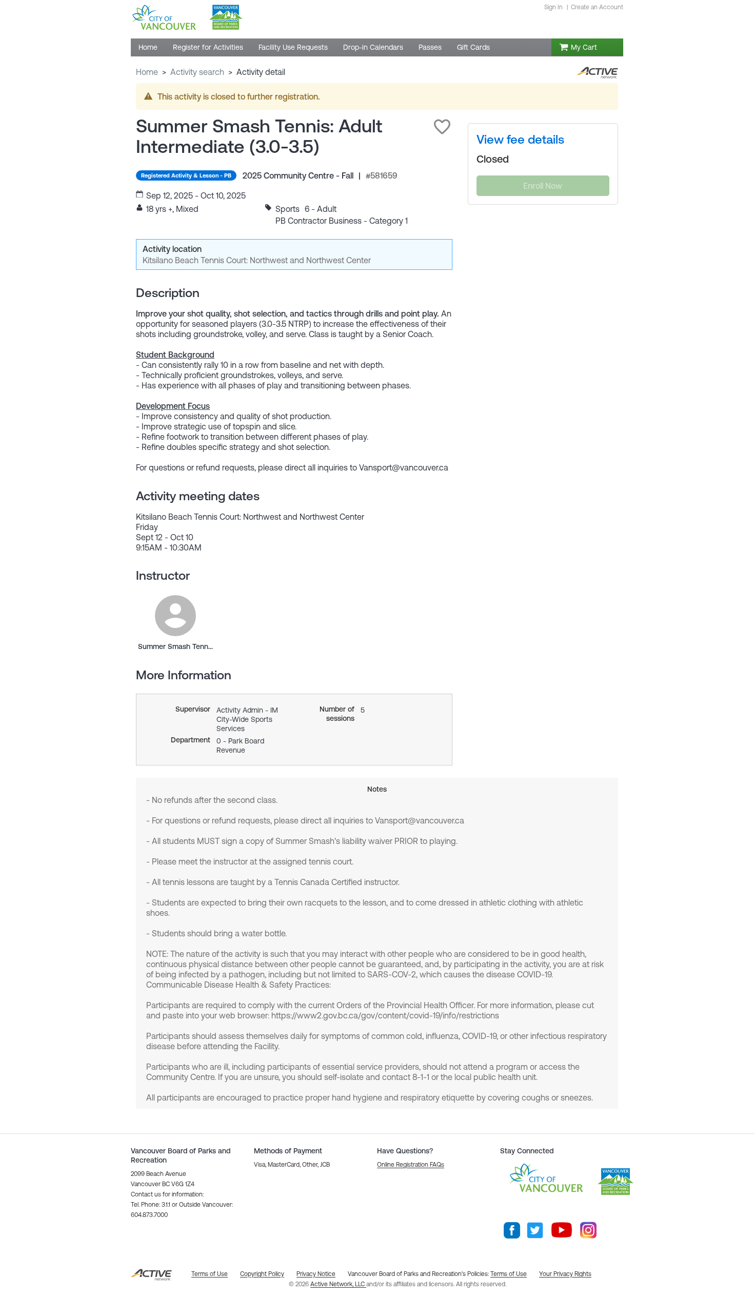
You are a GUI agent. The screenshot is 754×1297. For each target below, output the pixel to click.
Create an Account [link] (597, 7)
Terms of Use (508, 1274)
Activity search (197, 71)
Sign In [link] (553, 7)
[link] (175, 615)
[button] (442, 127)
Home (147, 71)
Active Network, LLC (338, 1284)
